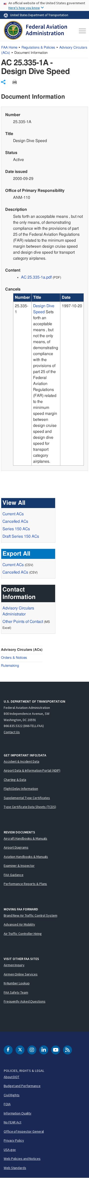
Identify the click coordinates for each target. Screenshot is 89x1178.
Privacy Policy (14, 1140)
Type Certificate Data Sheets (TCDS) (30, 807)
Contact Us (12, 732)
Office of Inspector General (24, 1131)
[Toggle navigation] (81, 31)
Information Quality (17, 1113)
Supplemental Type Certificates (27, 798)
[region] (48, 379)
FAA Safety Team (16, 992)
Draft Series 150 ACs (20, 536)
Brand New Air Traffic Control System (30, 915)
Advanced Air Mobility (19, 924)
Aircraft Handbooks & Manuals (25, 838)
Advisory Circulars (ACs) (22, 650)
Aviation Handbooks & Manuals (26, 856)
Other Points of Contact (22, 622)
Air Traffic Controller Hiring (23, 933)
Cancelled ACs (15, 521)
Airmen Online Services (21, 974)
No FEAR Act (12, 1122)
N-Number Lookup (17, 983)
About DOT (11, 1077)
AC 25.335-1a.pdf (36, 277)
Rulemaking (10, 665)
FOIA (7, 1104)
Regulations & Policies (38, 47)
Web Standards (15, 1168)
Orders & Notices (14, 658)
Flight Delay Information (21, 788)
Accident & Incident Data (21, 761)
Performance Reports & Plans (25, 884)
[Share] (3, 82)
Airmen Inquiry (14, 965)
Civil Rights (12, 1095)
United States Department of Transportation (39, 15)
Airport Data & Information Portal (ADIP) (32, 770)
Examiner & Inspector (19, 865)
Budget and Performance (22, 1086)
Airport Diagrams (16, 847)
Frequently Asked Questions (24, 1001)
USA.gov (10, 1149)
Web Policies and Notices (22, 1158)
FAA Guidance (13, 875)
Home (9, 47)
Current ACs (13, 514)
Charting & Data (15, 779)
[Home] (35, 31)
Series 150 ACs (16, 529)
